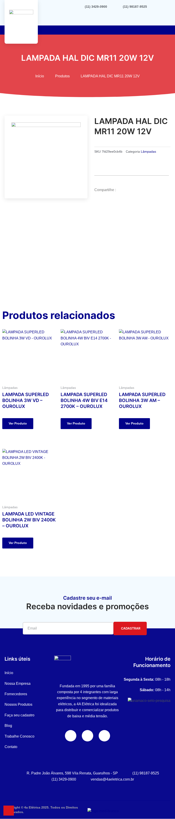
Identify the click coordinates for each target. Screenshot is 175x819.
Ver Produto (18, 423)
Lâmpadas (148, 151)
